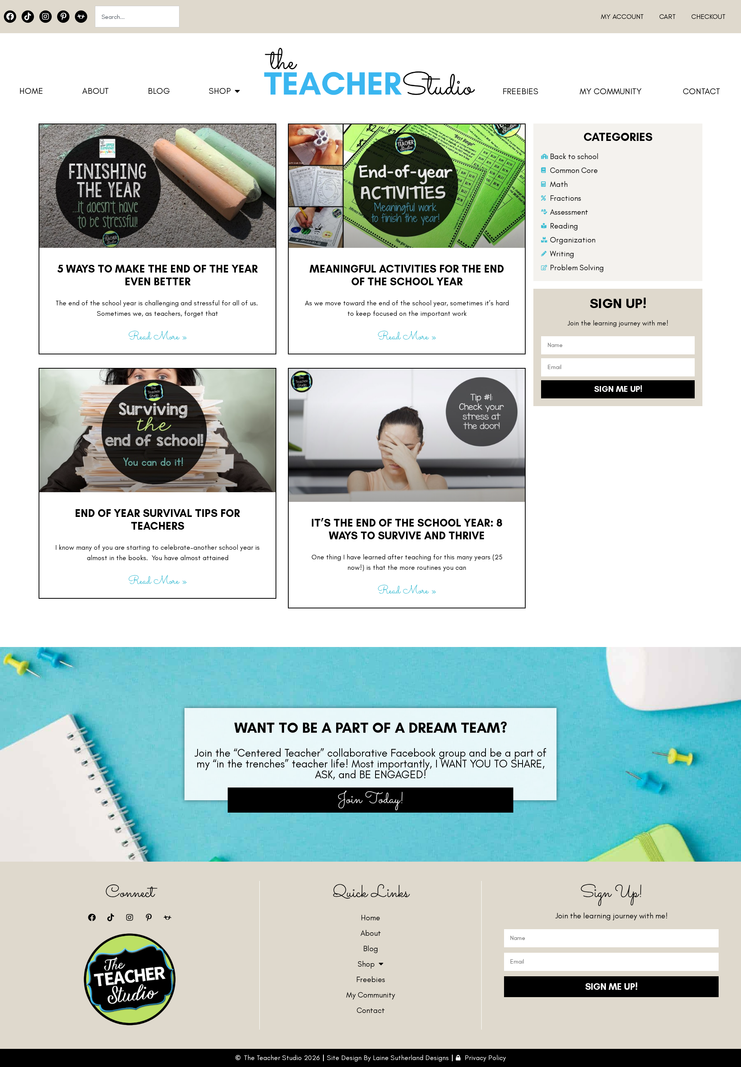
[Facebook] (10, 16)
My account (622, 16)
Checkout (708, 16)
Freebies (520, 91)
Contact (701, 91)
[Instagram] (45, 16)
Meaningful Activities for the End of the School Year (407, 275)
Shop (220, 91)
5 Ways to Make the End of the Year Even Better (158, 275)
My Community (610, 91)
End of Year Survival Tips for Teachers (157, 519)
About (95, 91)
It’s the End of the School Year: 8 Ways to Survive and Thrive (406, 529)
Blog (159, 91)
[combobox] (137, 16)
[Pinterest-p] (63, 16)
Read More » (157, 337)
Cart (667, 16)
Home (31, 91)
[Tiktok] (28, 16)
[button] (370, 728)
